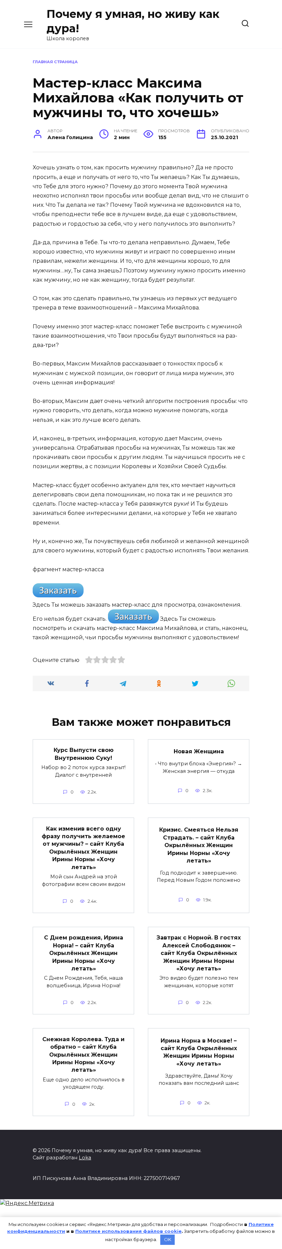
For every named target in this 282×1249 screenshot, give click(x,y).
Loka (85, 1158)
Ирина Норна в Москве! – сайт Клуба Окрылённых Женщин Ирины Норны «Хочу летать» (199, 1052)
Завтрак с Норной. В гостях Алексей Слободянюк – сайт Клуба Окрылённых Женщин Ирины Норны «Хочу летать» (198, 953)
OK (167, 1239)
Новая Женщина (199, 751)
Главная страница (55, 61)
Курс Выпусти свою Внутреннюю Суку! (83, 754)
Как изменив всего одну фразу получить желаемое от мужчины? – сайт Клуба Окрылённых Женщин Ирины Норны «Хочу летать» (83, 847)
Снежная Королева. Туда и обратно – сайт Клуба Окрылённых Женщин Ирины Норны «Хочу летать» (83, 1054)
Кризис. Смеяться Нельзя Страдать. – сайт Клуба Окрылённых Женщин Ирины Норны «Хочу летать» (198, 845)
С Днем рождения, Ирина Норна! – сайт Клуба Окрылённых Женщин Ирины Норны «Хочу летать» (83, 953)
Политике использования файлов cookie (128, 1231)
